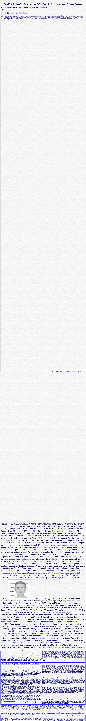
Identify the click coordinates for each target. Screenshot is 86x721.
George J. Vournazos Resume (34, 669)
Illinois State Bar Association (68, 700)
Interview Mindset (70, 658)
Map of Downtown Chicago (9, 701)
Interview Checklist (58, 680)
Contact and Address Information (11, 691)
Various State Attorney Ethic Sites (60, 690)
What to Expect (51, 670)
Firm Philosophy (23, 657)
